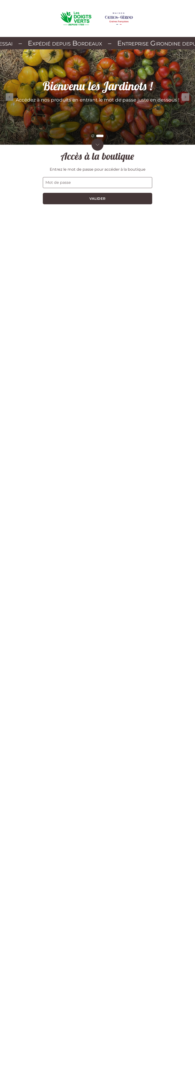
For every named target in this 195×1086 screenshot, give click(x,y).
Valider (97, 198)
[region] (97, 97)
